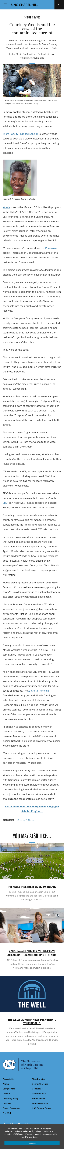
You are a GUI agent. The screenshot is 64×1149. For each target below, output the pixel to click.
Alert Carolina (38, 1079)
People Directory (40, 1103)
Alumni (6, 1084)
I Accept (32, 1143)
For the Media (38, 1099)
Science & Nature (26, 819)
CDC (5, 502)
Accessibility (8, 1079)
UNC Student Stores (41, 1108)
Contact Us (37, 1089)
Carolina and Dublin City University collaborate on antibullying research (32, 953)
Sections (59, 4)
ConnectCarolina (40, 1084)
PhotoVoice (51, 248)
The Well (7, 1113)
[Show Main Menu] (5, 4)
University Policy (10, 1099)
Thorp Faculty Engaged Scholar (20, 133)
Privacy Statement (11, 1108)
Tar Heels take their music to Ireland (32, 886)
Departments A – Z (41, 1094)
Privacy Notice (31, 1137)
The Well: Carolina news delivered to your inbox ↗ (32, 1021)
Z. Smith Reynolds (38, 690)
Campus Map (9, 1089)
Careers (6, 1094)
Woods (6, 207)
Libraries (7, 1103)
